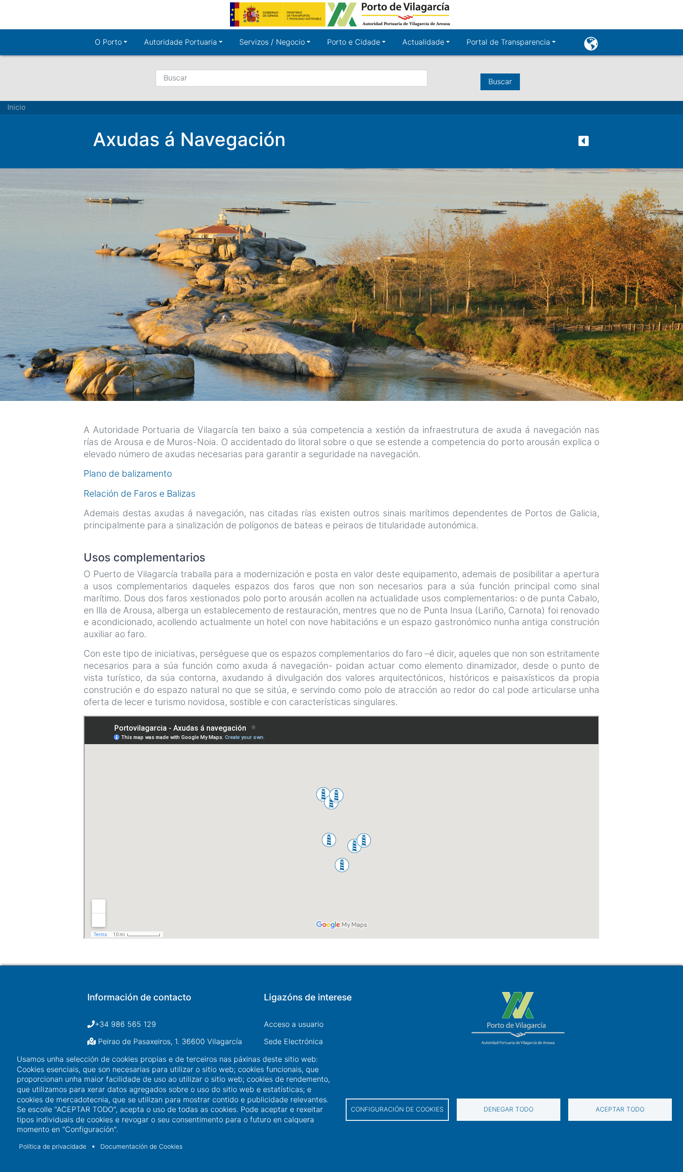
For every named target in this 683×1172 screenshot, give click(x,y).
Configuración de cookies (397, 1109)
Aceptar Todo (620, 1109)
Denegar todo (508, 1109)
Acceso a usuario (293, 1024)
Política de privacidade (52, 1146)
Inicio (16, 107)
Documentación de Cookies (141, 1146)
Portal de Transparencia (508, 42)
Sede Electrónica (293, 1041)
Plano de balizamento (128, 473)
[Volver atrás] (583, 143)
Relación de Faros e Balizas (140, 493)
